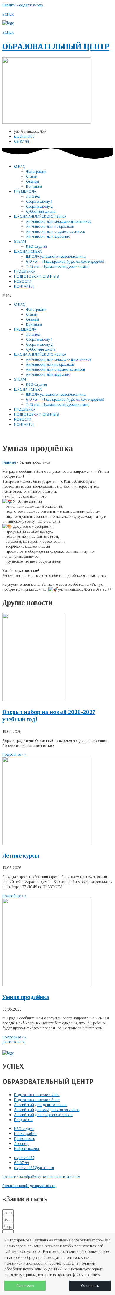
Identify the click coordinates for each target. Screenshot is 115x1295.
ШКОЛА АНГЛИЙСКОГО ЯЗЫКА (40, 216)
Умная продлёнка (25, 997)
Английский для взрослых (48, 236)
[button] (57, 294)
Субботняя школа (40, 211)
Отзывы (32, 181)
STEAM (20, 241)
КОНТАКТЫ (24, 286)
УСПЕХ (8, 13)
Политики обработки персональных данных (49, 1266)
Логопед (33, 196)
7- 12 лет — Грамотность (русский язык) (58, 266)
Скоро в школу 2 (39, 206)
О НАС (19, 166)
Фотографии (36, 171)
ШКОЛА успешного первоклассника (56, 256)
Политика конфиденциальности (28, 1185)
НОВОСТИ (22, 281)
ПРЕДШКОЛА (25, 191)
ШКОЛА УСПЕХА (28, 251)
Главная (9, 462)
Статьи (31, 176)
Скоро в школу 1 (39, 201)
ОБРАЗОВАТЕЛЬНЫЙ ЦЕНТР (55, 45)
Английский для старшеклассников (55, 231)
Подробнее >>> (14, 754)
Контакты (34, 186)
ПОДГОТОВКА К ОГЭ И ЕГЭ (36, 276)
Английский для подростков (50, 226)
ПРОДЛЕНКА (24, 271)
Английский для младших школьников (58, 221)
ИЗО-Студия (36, 246)
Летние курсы (20, 855)
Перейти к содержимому (22, 4)
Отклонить (90, 1285)
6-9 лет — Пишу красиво (65, 261)
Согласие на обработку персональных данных (41, 1176)
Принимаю (25, 1285)
